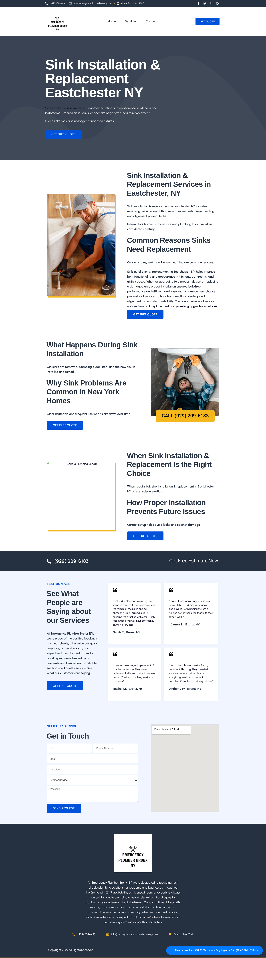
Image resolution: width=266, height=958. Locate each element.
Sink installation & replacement (66, 108)
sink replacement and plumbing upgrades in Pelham (181, 306)
